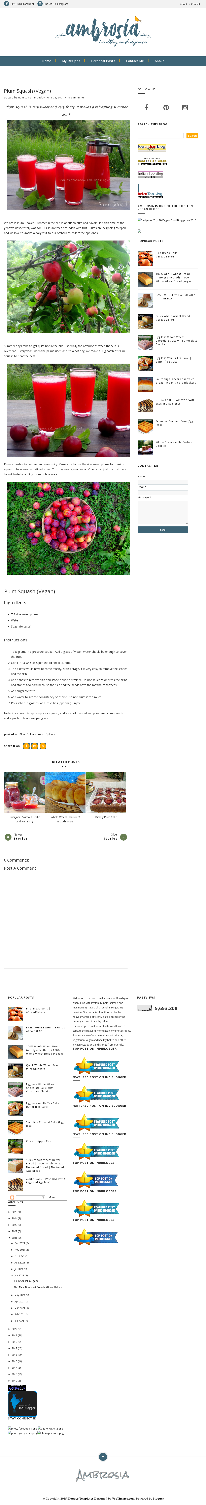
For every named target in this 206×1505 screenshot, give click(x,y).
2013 (15, 1374)
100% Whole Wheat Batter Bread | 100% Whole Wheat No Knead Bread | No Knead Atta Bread (45, 1165)
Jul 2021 (19, 1269)
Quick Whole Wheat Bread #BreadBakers (173, 317)
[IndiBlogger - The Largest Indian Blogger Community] (22, 1403)
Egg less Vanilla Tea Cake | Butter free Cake (173, 359)
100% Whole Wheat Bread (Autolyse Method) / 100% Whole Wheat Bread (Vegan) (174, 277)
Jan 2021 (19, 1321)
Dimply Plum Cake (106, 817)
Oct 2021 (19, 1256)
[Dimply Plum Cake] (106, 792)
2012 (15, 1380)
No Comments (76, 97)
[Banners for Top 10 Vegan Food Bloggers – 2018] (167, 220)
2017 (15, 1348)
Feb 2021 (20, 1314)
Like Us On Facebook (22, 4)
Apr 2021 (20, 1301)
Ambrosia (103, 1474)
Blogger (158, 1498)
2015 (15, 1361)
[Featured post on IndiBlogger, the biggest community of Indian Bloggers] (96, 1065)
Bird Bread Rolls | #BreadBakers (168, 254)
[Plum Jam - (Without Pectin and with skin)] (24, 792)
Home (46, 61)
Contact (195, 4)
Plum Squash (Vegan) (26, 1281)
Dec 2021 (20, 1243)
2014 (15, 1367)
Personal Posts (103, 61)
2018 (15, 1342)
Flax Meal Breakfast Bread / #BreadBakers (38, 1287)
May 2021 (20, 1295)
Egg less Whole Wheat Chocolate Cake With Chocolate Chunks (176, 340)
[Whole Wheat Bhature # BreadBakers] (65, 792)
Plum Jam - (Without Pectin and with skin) (24, 819)
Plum (23, 734)
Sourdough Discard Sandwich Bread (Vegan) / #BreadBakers (176, 380)
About (183, 4)
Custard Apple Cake (39, 1141)
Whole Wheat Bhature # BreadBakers (65, 819)
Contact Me (135, 61)
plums (51, 734)
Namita (23, 97)
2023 (15, 1225)
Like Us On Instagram (56, 4)
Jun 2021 (19, 1275)
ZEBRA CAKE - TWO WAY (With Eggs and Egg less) (175, 401)
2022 (15, 1231)
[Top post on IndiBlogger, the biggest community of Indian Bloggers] (96, 1179)
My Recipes (71, 61)
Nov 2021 (20, 1249)
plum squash (36, 734)
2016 (15, 1354)
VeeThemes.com (123, 1498)
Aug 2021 (20, 1262)
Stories (21, 838)
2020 (15, 1329)
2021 (15, 1237)
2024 (15, 1218)
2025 (15, 1212)
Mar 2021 (20, 1308)
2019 (15, 1335)
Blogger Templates (81, 1498)
